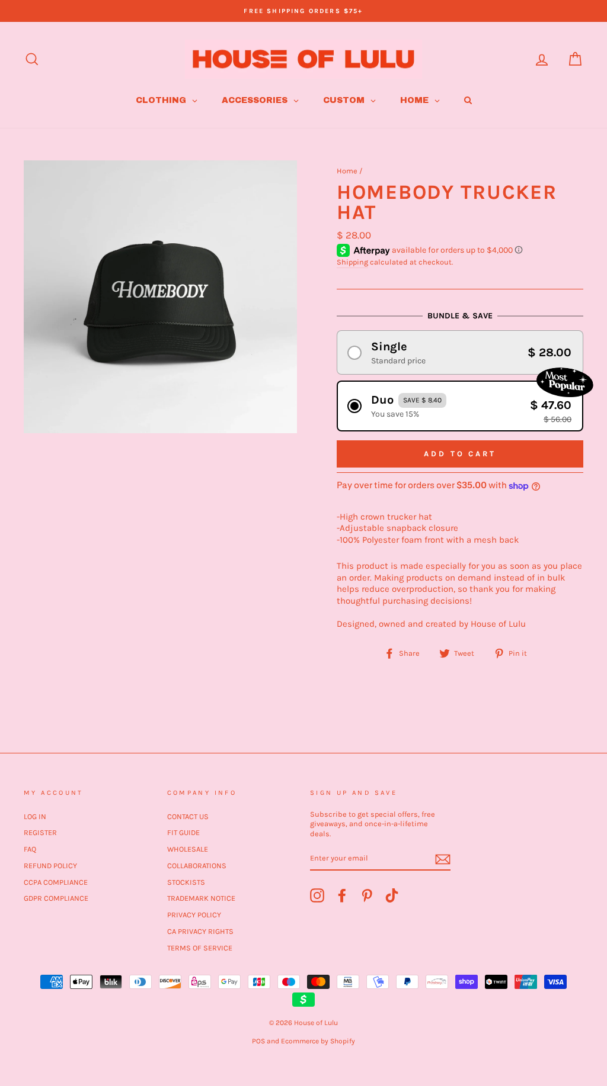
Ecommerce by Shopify (318, 1041)
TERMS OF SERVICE (199, 947)
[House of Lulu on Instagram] (317, 895)
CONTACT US (188, 816)
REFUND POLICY (50, 865)
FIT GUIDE (183, 832)
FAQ (30, 849)
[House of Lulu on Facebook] (342, 895)
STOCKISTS (186, 882)
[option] (303, 11)
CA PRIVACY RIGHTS (200, 931)
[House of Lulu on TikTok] (392, 895)
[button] (460, 352)
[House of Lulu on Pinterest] (367, 895)
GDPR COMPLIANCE (56, 898)
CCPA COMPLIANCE (56, 882)
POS (258, 1041)
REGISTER (40, 832)
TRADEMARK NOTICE (201, 898)
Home (347, 170)
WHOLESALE (187, 849)
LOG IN (35, 816)
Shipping (352, 261)
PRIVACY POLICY (194, 914)
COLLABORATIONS (196, 865)
